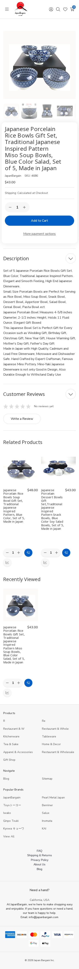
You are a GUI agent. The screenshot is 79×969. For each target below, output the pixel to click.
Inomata (47, 821)
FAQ (39, 850)
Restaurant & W (13, 729)
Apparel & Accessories (18, 752)
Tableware (49, 736)
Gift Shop (9, 760)
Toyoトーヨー (12, 805)
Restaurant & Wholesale (58, 752)
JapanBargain (11, 797)
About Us (39, 864)
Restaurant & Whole (55, 729)
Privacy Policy (39, 860)
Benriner (47, 805)
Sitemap (47, 779)
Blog (6, 779)
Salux (45, 813)
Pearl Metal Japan (53, 797)
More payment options (39, 234)
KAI (44, 828)
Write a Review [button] (22, 419)
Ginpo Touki (11, 821)
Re (43, 721)
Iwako (7, 813)
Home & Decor (51, 744)
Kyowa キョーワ (13, 828)
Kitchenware (11, 736)
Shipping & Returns (39, 855)
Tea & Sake (10, 744)
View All (8, 836)
